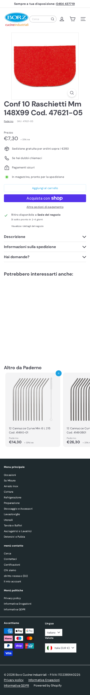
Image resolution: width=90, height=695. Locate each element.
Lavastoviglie (12, 514)
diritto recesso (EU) (16, 576)
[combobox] (43, 19)
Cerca (7, 553)
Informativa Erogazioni (17, 603)
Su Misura (10, 480)
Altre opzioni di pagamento (45, 207)
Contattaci (10, 559)
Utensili (8, 520)
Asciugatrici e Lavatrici (18, 531)
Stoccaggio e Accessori (18, 508)
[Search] (53, 19)
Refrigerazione (12, 497)
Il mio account (12, 581)
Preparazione (12, 503)
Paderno (32, 368)
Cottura (8, 491)
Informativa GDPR (14, 609)
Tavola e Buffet (13, 525)
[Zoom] (72, 93)
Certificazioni (12, 564)
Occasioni (10, 475)
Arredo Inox (11, 486)
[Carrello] (72, 19)
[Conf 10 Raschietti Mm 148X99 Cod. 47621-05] (32, 316)
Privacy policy (12, 598)
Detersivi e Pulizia (14, 536)
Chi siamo (10, 570)
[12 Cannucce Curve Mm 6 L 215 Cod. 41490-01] (32, 410)
